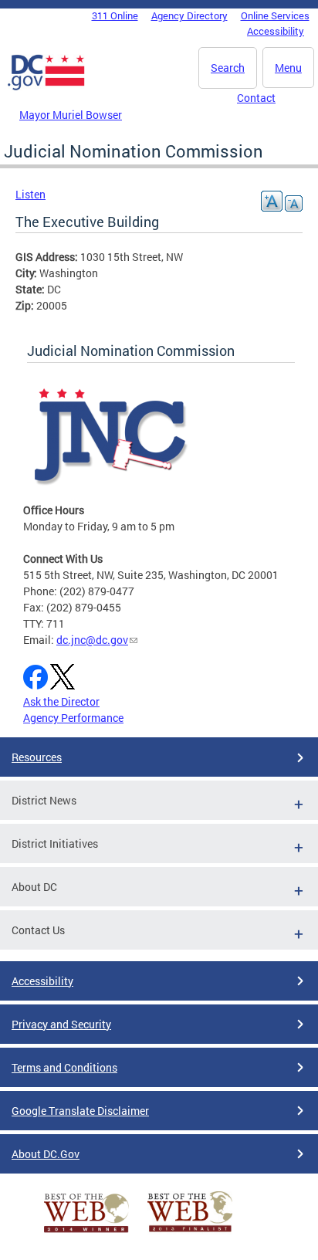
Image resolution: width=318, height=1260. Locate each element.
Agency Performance (73, 717)
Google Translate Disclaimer (80, 1110)
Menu (288, 67)
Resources (37, 757)
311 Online (115, 15)
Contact (256, 97)
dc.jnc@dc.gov (92, 639)
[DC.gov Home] (46, 87)
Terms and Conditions (64, 1067)
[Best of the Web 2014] (86, 1232)
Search (228, 67)
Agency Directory (189, 15)
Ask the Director (61, 701)
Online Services (275, 15)
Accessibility (275, 31)
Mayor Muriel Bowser (70, 114)
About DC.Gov (46, 1154)
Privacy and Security (61, 1024)
